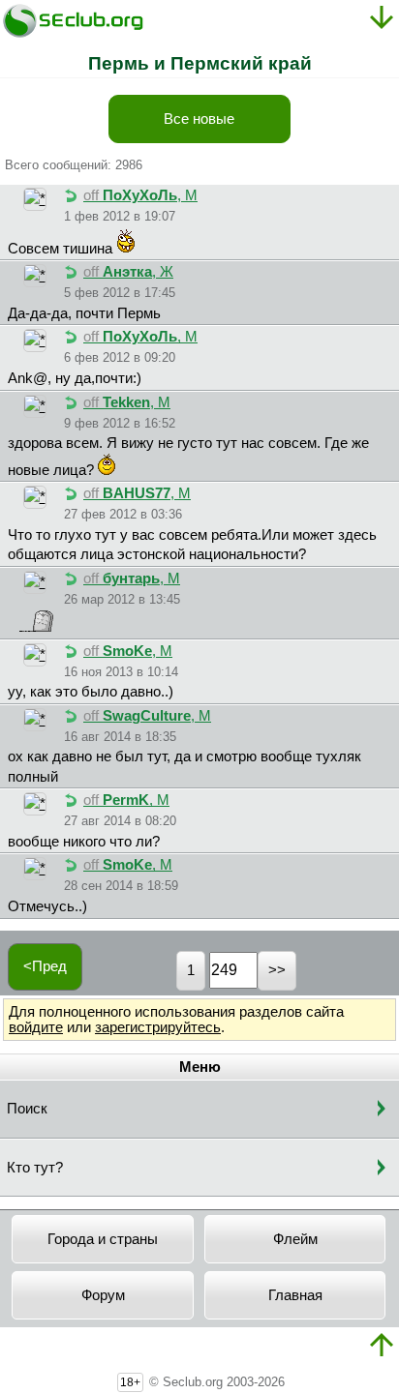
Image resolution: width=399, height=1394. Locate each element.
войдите (36, 1027)
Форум (103, 1295)
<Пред (45, 966)
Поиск (27, 1108)
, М (140, 195)
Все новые (199, 119)
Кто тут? (35, 1167)
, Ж (128, 272)
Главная (295, 1295)
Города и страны (102, 1239)
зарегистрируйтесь (158, 1027)
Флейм (295, 1239)
